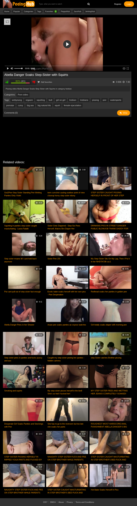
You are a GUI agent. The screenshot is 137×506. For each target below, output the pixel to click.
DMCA (53, 502)
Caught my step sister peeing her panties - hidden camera (65, 359)
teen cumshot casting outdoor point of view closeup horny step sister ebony (66, 194)
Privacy (70, 502)
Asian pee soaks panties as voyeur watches (66, 325)
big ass (30, 105)
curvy (20, 105)
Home (6, 11)
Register (117, 4)
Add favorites (46, 82)
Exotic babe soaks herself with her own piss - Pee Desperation (66, 293)
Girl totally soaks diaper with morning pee (109, 325)
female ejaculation (72, 105)
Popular (16, 11)
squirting (41, 100)
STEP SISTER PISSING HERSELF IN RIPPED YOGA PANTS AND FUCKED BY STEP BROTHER (23, 458)
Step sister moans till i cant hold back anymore (20, 260)
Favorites (50, 11)
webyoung (17, 100)
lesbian (72, 100)
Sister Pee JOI (53, 258)
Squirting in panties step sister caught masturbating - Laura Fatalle (20, 227)
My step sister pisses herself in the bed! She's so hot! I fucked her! (64, 392)
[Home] (19, 4)
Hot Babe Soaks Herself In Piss (105, 490)
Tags (39, 11)
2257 (45, 502)
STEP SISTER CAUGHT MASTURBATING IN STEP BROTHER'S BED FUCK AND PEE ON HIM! (110, 458)
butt (50, 100)
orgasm (29, 100)
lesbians (84, 100)
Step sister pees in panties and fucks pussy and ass (23, 359)
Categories (28, 11)
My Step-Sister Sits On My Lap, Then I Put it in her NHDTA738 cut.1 (110, 260)
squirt (57, 105)
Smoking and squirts (13, 391)
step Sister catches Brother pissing (106, 358)
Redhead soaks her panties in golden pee (109, 291)
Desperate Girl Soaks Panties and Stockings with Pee (23, 425)
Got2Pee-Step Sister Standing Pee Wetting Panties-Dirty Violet (23, 194)
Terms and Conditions (85, 502)
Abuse (61, 502)
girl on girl (60, 100)
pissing (95, 100)
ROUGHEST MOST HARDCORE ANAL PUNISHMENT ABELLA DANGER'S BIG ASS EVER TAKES (109, 425)
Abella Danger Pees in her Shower (19, 325)
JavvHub (77, 11)
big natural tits (44, 105)
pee (104, 100)
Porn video (23, 95)
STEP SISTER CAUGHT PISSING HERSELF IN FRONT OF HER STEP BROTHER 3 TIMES (107, 194)
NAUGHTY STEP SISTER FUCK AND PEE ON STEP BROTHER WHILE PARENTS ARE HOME (66, 458)
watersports (115, 100)
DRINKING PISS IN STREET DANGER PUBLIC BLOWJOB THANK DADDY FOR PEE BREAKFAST (109, 227)
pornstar (10, 105)
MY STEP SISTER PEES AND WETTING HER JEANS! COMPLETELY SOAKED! (109, 392)
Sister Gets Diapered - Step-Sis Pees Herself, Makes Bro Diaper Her (63, 227)
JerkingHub (90, 11)
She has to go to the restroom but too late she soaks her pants (65, 425)
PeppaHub (65, 11)
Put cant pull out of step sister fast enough (22, 291)
